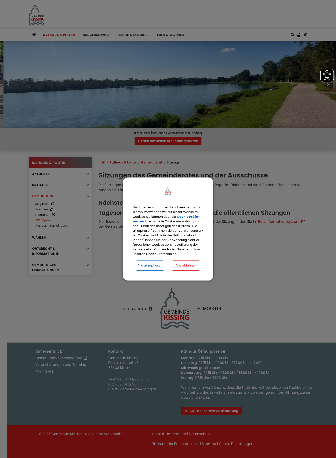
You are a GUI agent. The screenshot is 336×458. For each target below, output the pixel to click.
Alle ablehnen (186, 265)
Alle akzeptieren (149, 265)
